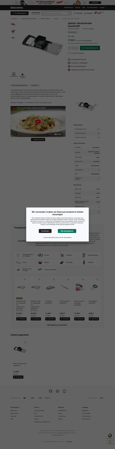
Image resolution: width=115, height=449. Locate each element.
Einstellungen (45, 231)
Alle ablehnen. (68, 237)
